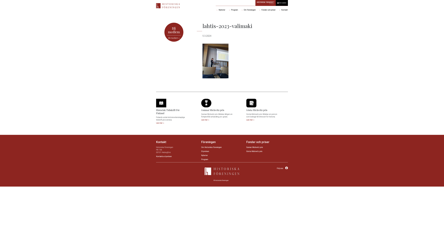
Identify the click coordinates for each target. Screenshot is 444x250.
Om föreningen (250, 10)
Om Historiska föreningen (211, 147)
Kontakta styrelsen (164, 156)
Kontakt (284, 10)
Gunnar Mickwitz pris (254, 147)
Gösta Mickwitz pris (254, 151)
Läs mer (159, 123)
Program (234, 10)
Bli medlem (282, 3)
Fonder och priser (268, 10)
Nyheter (222, 10)
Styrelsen (205, 151)
